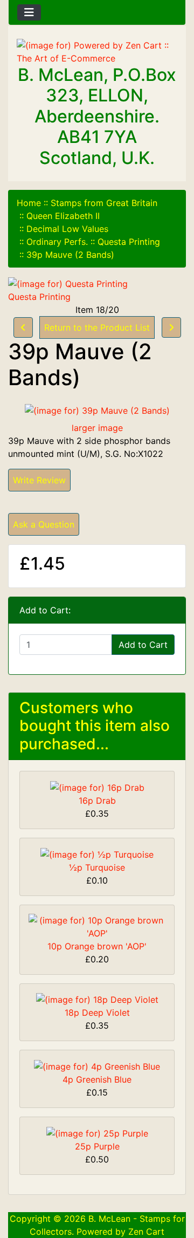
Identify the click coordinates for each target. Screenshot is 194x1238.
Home (29, 202)
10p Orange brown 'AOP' (97, 946)
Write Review (39, 480)
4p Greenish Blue (97, 1079)
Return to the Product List (97, 327)
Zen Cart (146, 1231)
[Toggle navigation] (29, 12)
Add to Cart (143, 644)
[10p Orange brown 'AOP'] (97, 925)
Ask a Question (43, 524)
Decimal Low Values (67, 228)
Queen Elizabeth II (63, 215)
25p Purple (97, 1146)
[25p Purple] (97, 1132)
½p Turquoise (97, 867)
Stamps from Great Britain (104, 202)
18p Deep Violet (97, 1012)
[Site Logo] (97, 52)
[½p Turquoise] (97, 853)
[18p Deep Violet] (97, 999)
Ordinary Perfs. (57, 241)
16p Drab (97, 800)
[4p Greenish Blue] (97, 1065)
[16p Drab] (97, 786)
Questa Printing (129, 241)
